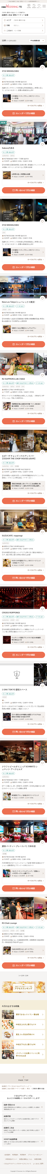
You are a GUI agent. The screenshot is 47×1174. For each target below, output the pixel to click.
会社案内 (7, 1155)
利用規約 (15, 1155)
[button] (23, 1107)
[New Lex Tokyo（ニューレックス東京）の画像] (23, 287)
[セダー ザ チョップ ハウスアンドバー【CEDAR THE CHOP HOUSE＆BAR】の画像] (23, 441)
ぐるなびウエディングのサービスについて (17, 1163)
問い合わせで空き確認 (25, 190)
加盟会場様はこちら (25, 1159)
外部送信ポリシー (11, 1159)
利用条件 (23, 1155)
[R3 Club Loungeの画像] (23, 908)
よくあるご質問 (38, 1163)
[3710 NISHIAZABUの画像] (23, 56)
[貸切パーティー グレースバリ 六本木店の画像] (23, 831)
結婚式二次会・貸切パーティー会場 (13, 1088)
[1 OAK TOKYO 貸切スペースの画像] (23, 674)
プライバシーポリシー (35, 1155)
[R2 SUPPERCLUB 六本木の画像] (23, 364)
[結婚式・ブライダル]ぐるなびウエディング (15, 1086)
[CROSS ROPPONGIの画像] (23, 597)
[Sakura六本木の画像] (23, 133)
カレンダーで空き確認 (25, 113)
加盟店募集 (37, 1159)
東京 (28, 1088)
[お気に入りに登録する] (42, 67)
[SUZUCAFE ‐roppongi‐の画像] (23, 520)
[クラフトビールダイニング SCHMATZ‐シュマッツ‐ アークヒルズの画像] (23, 751)
